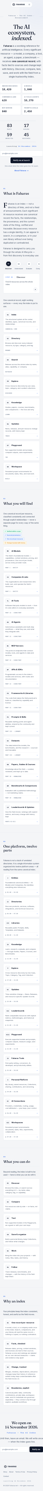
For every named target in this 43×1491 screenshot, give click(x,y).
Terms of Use (20, 1472)
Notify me (36, 1449)
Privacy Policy (32, 1472)
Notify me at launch (21, 160)
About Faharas (21, 171)
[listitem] (8, 266)
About (11, 1472)
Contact (6, 1476)
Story (5, 1472)
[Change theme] (29, 5)
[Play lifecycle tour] (35, 289)
